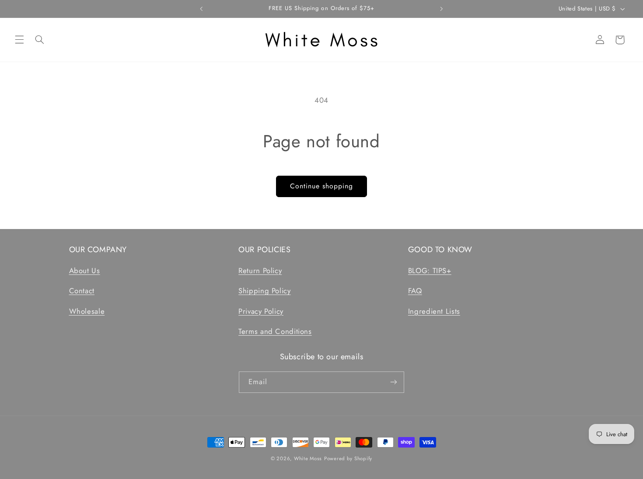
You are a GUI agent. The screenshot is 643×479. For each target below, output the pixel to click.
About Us (84, 270)
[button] (19, 40)
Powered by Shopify (348, 458)
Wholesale (87, 311)
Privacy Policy (260, 311)
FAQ (415, 290)
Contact (81, 290)
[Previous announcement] (201, 8)
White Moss (308, 458)
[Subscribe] (394, 382)
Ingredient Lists (434, 311)
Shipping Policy (264, 290)
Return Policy (260, 270)
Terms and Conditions (275, 331)
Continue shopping (321, 186)
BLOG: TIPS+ (429, 270)
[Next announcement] (441, 8)
